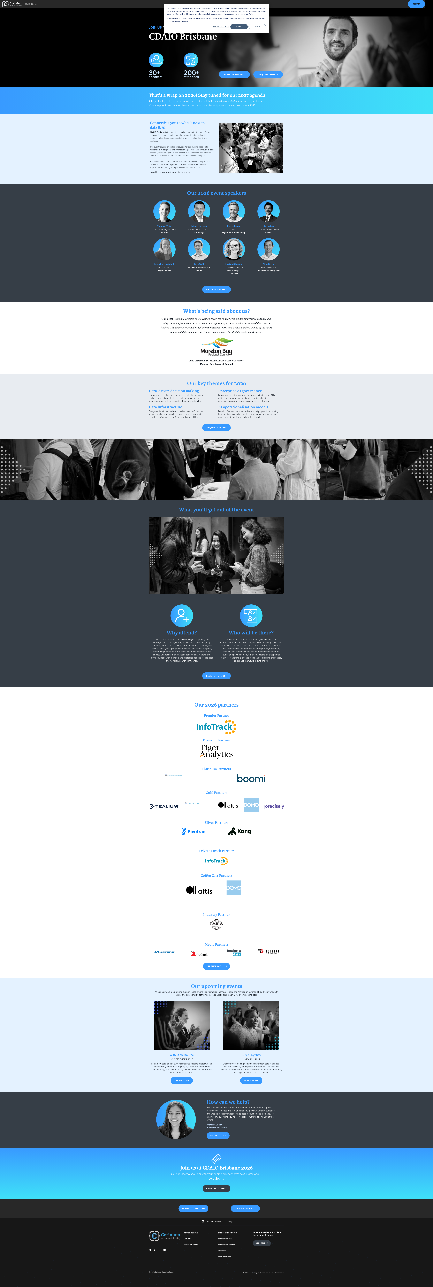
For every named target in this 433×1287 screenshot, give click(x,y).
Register (416, 4)
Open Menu (429, 4)
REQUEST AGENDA (268, 74)
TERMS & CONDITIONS (193, 1208)
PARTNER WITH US (216, 966)
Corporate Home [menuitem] (191, 1233)
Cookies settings (221, 27)
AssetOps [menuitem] (222, 1251)
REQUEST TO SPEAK (216, 289)
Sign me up (260, 1243)
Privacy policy (279, 1273)
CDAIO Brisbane (31, 4)
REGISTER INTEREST (234, 74)
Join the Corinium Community (219, 1221)
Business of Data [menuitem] (225, 1239)
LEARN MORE (182, 1080)
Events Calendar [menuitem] (191, 1245)
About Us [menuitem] (187, 1239)
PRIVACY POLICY (245, 1208)
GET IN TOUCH (218, 1135)
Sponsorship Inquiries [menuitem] (227, 1233)
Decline (257, 27)
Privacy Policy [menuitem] (224, 1257)
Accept (239, 27)
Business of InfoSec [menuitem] (226, 1245)
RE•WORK (12, 4)
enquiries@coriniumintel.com (264, 1273)
